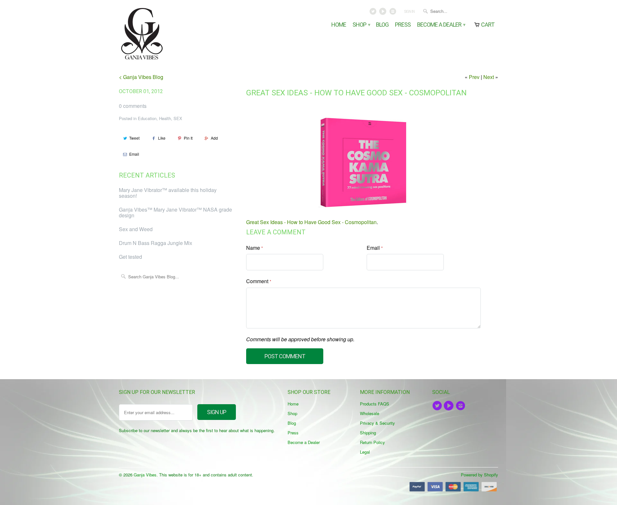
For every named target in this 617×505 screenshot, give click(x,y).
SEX (178, 118)
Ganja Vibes (145, 475)
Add (214, 138)
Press (403, 25)
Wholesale (369, 413)
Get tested (130, 256)
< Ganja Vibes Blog (141, 77)
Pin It (188, 138)
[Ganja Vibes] (164, 34)
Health (165, 118)
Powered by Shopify (479, 475)
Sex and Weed (136, 229)
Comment (258, 281)
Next (488, 77)
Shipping (368, 433)
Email (134, 154)
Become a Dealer (441, 25)
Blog (382, 25)
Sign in (409, 11)
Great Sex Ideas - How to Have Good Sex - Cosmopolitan (356, 92)
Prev (474, 77)
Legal (365, 452)
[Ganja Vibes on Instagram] (393, 13)
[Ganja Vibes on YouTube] (383, 13)
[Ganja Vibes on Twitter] (373, 13)
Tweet (134, 138)
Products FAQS (374, 404)
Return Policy (372, 442)
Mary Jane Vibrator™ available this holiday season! (168, 192)
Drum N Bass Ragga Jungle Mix (155, 243)
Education (147, 118)
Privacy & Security (377, 423)
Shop (361, 25)
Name (254, 247)
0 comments (133, 105)
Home (338, 25)
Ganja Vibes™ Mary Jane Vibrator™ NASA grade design (175, 212)
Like (161, 138)
